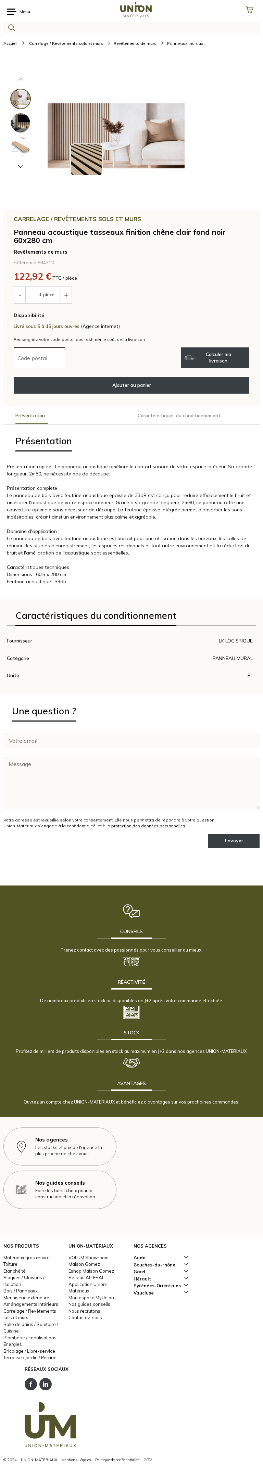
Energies (12, 1344)
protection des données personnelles (148, 825)
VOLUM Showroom (88, 1257)
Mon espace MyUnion (91, 1297)
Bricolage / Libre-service (29, 1351)
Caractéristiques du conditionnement (179, 415)
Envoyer (234, 841)
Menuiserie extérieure (26, 1297)
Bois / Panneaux (20, 1290)
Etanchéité (14, 1271)
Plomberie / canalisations (30, 1337)
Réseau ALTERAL (86, 1277)
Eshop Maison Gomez (91, 1271)
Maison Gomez (84, 1264)
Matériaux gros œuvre (26, 1257)
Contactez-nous (85, 1317)
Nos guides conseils (89, 1304)
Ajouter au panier (131, 385)
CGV (147, 1459)
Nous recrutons (84, 1311)
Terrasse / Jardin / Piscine (30, 1357)
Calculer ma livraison (218, 357)
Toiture (10, 1264)
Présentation (30, 415)
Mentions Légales (76, 1459)
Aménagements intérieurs (30, 1304)
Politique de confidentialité (117, 1459)
